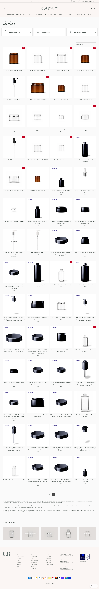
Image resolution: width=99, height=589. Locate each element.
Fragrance (19, 562)
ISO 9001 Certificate (44, 1)
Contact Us (33, 568)
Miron (18, 566)
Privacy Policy (29, 1)
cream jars (53, 505)
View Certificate (83, 561)
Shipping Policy (15, 1)
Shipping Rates (34, 562)
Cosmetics (19, 558)
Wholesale (69, 14)
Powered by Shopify (49, 583)
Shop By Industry (38, 14)
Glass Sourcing (34, 564)
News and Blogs (34, 560)
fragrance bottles (62, 505)
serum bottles (40, 505)
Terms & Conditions (6, 1)
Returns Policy (22, 1)
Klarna (32, 566)
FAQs (32, 558)
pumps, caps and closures (17, 502)
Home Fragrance (20, 556)
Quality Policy (36, 1)
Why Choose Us (34, 556)
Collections (8, 21)
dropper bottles (47, 505)
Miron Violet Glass (55, 14)
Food (18, 554)
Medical (18, 560)
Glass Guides (33, 554)
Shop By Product (22, 14)
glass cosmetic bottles (83, 501)
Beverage (19, 564)
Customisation (81, 14)
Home (4, 21)
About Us (10, 14)
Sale (89, 14)
